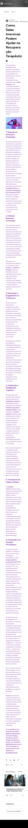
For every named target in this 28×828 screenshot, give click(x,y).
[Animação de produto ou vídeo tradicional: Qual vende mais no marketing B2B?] (14, 780)
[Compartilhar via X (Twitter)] (10, 760)
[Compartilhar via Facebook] (6, 760)
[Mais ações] (21, 21)
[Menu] (26, 1)
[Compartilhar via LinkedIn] (14, 760)
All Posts (6, 12)
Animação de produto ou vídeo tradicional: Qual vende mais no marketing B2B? (14, 790)
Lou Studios (8, 4)
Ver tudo (20, 771)
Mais (13, 12)
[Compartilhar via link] (18, 760)
